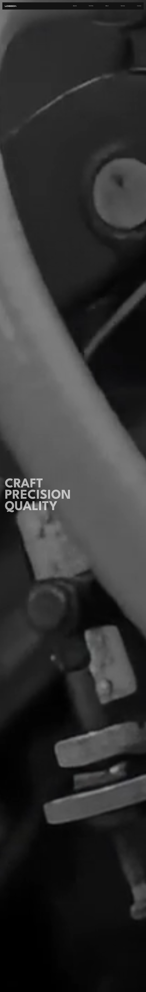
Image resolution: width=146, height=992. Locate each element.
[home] (39, 6)
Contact (139, 5)
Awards (75, 5)
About (107, 5)
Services (123, 5)
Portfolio (91, 5)
